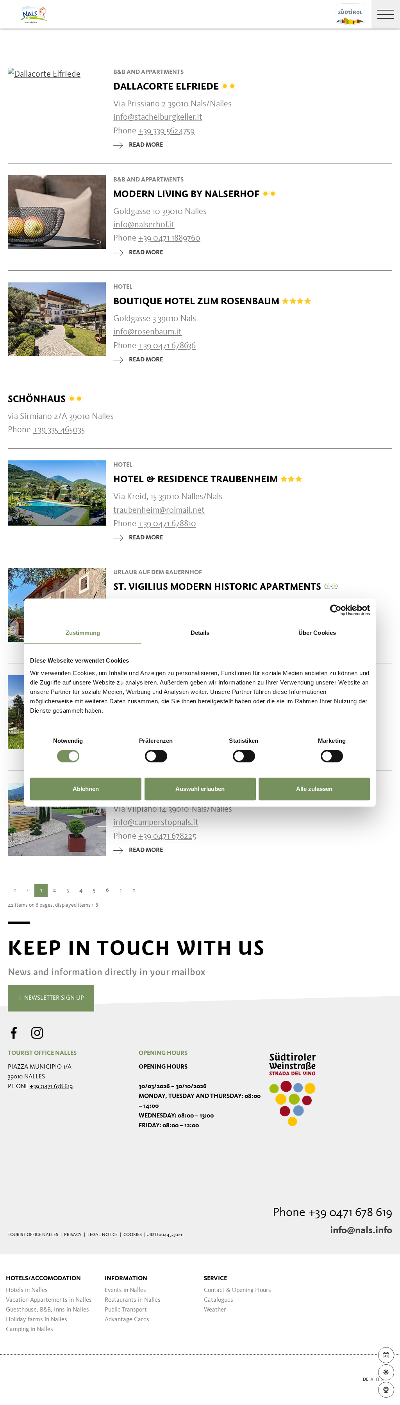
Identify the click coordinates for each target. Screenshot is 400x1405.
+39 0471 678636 (167, 345)
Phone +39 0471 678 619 (332, 1213)
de (365, 1379)
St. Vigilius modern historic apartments (218, 587)
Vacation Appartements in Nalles (49, 1300)
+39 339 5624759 (166, 131)
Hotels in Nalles (27, 1290)
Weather (215, 1310)
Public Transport (126, 1310)
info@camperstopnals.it (155, 822)
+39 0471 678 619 (51, 1086)
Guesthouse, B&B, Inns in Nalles (47, 1310)
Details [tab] (200, 632)
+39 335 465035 (59, 430)
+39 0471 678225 (167, 836)
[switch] (156, 756)
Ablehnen (86, 788)
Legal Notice (103, 1235)
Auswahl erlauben (200, 788)
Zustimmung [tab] (83, 632)
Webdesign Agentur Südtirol (17, 1379)
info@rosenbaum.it (147, 332)
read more (146, 145)
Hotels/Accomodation (43, 1279)
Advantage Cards (127, 1320)
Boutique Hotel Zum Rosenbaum (197, 301)
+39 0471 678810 (167, 523)
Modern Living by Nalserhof (187, 194)
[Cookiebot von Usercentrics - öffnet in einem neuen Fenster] (336, 610)
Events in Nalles (125, 1290)
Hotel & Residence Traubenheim (196, 479)
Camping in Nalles (29, 1329)
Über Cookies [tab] (317, 632)
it (377, 1379)
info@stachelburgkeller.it (157, 117)
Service (215, 1279)
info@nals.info (361, 1230)
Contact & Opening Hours (237, 1290)
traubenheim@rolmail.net (159, 510)
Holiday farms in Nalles (36, 1320)
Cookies (132, 1235)
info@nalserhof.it (144, 225)
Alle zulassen (314, 788)
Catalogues (218, 1300)
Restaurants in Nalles (133, 1300)
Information (126, 1279)
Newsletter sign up (53, 998)
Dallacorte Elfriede (167, 86)
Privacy (73, 1235)
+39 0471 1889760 (169, 238)
